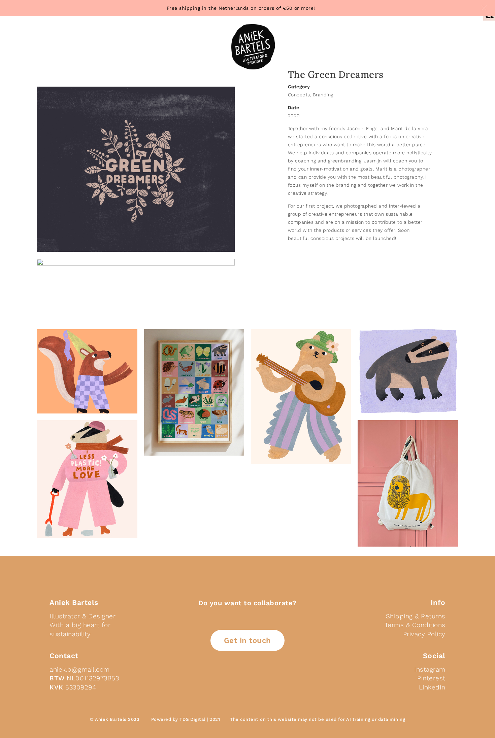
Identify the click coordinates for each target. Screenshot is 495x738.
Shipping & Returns (416, 616)
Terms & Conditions (415, 625)
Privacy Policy (424, 634)
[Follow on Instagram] (265, 678)
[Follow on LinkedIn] (232, 678)
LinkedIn (432, 687)
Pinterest (431, 678)
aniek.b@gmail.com (80, 669)
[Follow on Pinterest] (249, 678)
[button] (484, 7)
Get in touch (247, 640)
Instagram (430, 669)
